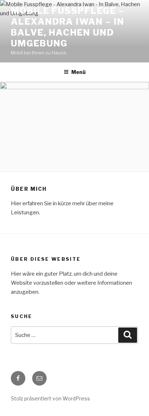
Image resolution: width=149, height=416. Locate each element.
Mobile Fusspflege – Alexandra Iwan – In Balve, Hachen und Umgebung (67, 27)
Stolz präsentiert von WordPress (50, 398)
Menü (78, 72)
